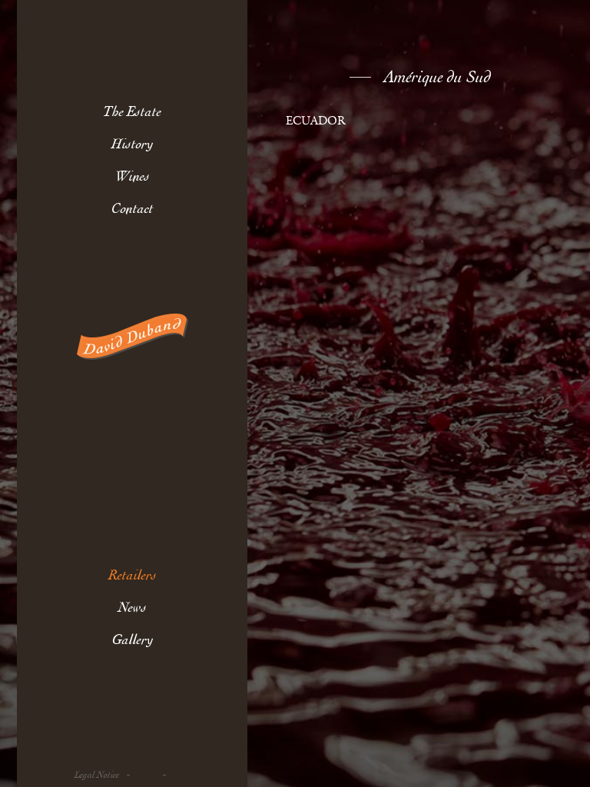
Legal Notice (97, 775)
